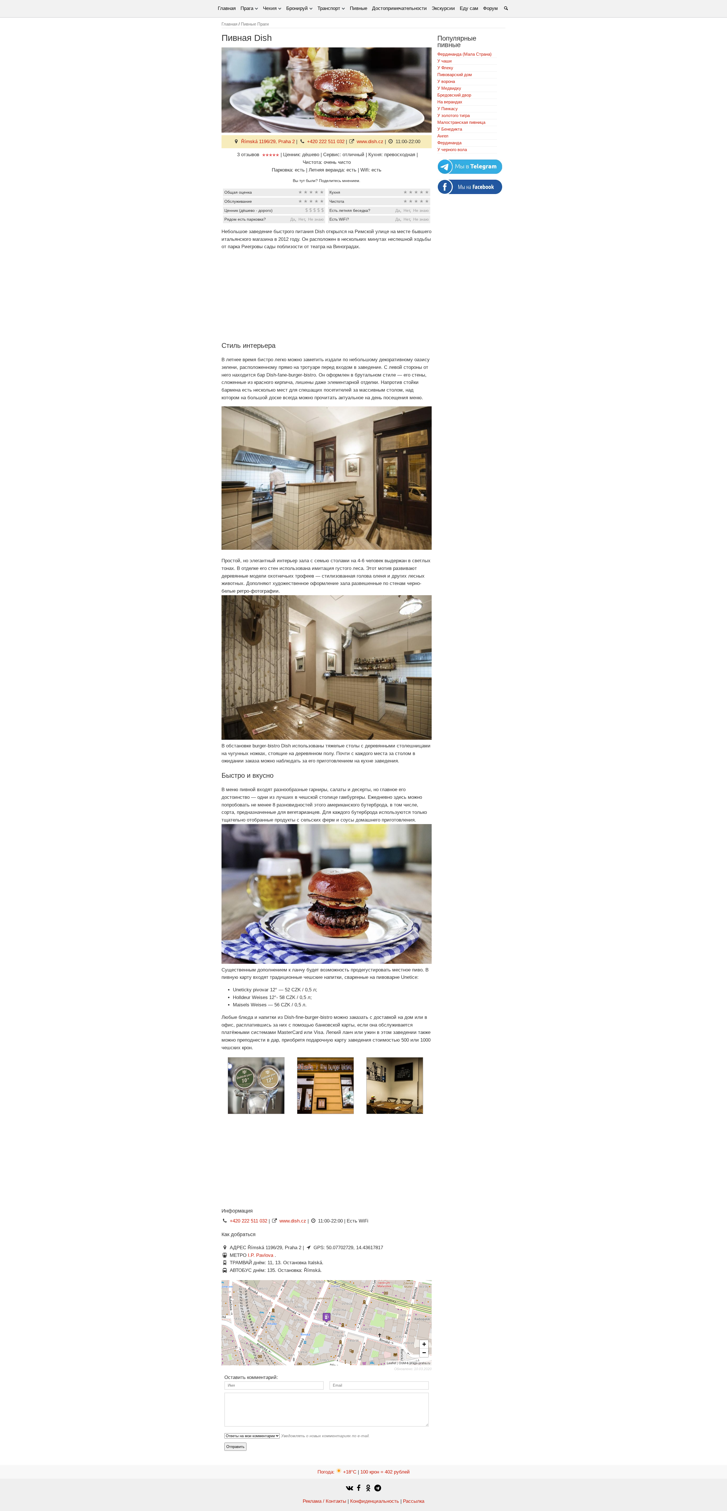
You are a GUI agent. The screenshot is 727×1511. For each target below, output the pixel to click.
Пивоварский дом (454, 74)
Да (397, 210)
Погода (336, 1472)
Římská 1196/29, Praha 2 (268, 141)
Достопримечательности (399, 8)
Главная (227, 8)
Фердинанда (449, 142)
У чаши (444, 60)
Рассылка (413, 1501)
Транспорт (328, 8)
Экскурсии (443, 8)
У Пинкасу (447, 108)
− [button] (424, 1352)
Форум (490, 8)
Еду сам (469, 8)
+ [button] (424, 1344)
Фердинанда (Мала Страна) (464, 54)
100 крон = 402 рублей (385, 1472)
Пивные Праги (255, 24)
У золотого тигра (453, 115)
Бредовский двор (454, 95)
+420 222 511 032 (325, 141)
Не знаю (421, 210)
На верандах (449, 101)
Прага (247, 8)
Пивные (358, 8)
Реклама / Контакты (324, 1501)
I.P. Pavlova (261, 1255)
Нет (407, 210)
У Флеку (445, 67)
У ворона (446, 81)
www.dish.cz (370, 141)
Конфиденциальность (374, 1501)
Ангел (442, 135)
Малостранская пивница (461, 122)
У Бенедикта (449, 129)
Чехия (270, 8)
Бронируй (297, 8)
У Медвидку (449, 88)
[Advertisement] (327, 295)
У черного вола (452, 149)
